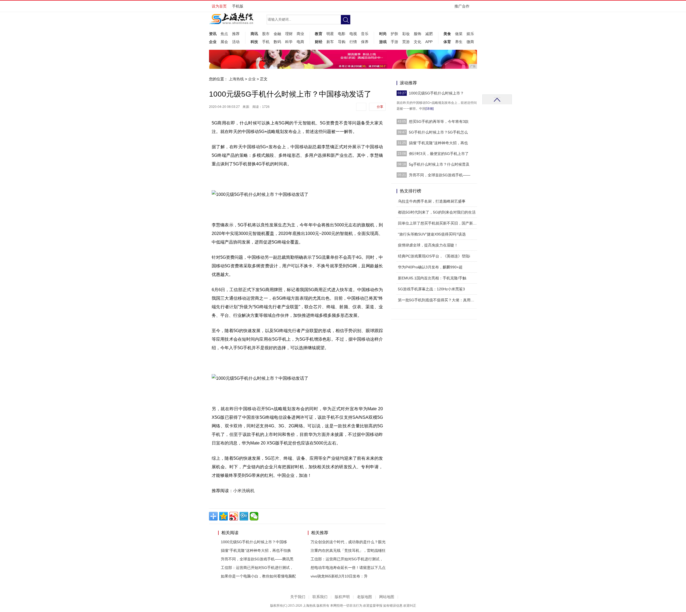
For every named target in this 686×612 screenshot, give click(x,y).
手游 (394, 42)
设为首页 (219, 6)
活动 (236, 42)
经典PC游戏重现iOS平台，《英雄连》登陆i (434, 256)
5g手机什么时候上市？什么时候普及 (439, 164)
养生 (459, 42)
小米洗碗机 (244, 490)
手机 (266, 42)
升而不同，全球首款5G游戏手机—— (439, 175)
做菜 (459, 34)
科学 (289, 42)
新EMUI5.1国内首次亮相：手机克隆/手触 (432, 278)
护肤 (394, 34)
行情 (353, 42)
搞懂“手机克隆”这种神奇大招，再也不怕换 (256, 550)
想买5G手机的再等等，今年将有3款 (439, 121)
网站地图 (386, 597)
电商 (300, 42)
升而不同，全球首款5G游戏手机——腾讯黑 (257, 559)
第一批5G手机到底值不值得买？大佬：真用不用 (438, 300)
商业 (300, 34)
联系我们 (319, 597)
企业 (213, 42)
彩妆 (406, 34)
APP (429, 42)
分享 (380, 107)
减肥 (429, 34)
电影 (341, 34)
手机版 (237, 6)
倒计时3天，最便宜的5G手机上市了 (439, 153)
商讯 (254, 34)
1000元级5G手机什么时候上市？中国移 (254, 542)
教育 (318, 34)
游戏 (383, 42)
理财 (289, 34)
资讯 (213, 34)
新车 (330, 42)
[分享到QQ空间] (223, 516)
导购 (341, 42)
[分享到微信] (254, 516)
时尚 (383, 34)
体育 (447, 42)
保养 (364, 42)
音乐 (364, 34)
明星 (330, 34)
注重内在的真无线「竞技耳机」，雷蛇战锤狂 (348, 550)
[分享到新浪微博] (233, 516)
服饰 (417, 34)
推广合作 (461, 6)
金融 (277, 34)
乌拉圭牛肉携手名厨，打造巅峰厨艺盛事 (431, 201)
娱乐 (470, 34)
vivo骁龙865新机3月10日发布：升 (339, 576)
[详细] (430, 109)
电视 (353, 34)
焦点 (224, 34)
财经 (318, 42)
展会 (224, 42)
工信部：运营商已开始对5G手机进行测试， (257, 567)
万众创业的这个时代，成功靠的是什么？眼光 (348, 542)
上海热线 (236, 79)
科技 (254, 42)
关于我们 (297, 597)
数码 (277, 42)
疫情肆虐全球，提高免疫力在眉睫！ (428, 245)
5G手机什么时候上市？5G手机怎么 (438, 132)
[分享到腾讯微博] (244, 516)
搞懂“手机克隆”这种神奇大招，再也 (438, 143)
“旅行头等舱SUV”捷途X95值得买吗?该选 (432, 234)
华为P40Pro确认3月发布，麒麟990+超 (430, 267)
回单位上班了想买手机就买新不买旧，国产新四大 (439, 223)
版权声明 (342, 597)
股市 (266, 34)
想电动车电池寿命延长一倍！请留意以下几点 (348, 567)
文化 (417, 42)
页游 (406, 42)
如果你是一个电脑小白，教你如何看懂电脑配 (258, 576)
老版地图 (364, 597)
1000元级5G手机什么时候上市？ (436, 93)
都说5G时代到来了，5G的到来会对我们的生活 (437, 212)
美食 (447, 34)
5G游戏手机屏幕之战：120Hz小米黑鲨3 (431, 289)
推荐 (236, 34)
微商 (470, 42)
